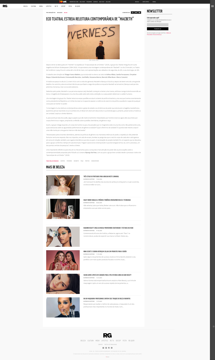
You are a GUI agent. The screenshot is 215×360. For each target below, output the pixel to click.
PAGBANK (89, 1)
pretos (87, 161)
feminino (69, 161)
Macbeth (76, 161)
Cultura (33, 6)
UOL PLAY (101, 1)
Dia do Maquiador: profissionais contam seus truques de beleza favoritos (106, 299)
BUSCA (137, 1)
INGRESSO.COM (74, 1)
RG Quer (77, 6)
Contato (100, 344)
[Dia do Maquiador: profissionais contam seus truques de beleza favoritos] (63, 317)
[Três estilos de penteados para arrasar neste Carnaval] (63, 195)
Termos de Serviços (157, 34)
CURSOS (95, 1)
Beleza (26, 6)
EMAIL (154, 1)
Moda (41, 6)
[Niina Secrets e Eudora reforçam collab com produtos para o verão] (63, 270)
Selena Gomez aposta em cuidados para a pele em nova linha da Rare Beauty (107, 275)
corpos (62, 161)
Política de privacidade (110, 344)
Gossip (63, 6)
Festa (70, 6)
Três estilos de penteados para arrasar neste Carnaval (101, 177)
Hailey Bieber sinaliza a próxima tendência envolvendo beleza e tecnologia (107, 200)
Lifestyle (48, 6)
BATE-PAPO (146, 1)
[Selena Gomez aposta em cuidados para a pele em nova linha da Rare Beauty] (63, 293)
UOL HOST (82, 1)
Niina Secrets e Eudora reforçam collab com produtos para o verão (105, 251)
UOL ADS (108, 1)
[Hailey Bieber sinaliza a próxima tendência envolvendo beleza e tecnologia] (63, 218)
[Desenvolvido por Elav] (107, 357)
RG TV (56, 6)
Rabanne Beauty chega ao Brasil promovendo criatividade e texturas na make (108, 228)
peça (82, 161)
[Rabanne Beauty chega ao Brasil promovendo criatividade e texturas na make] (63, 246)
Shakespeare (95, 161)
